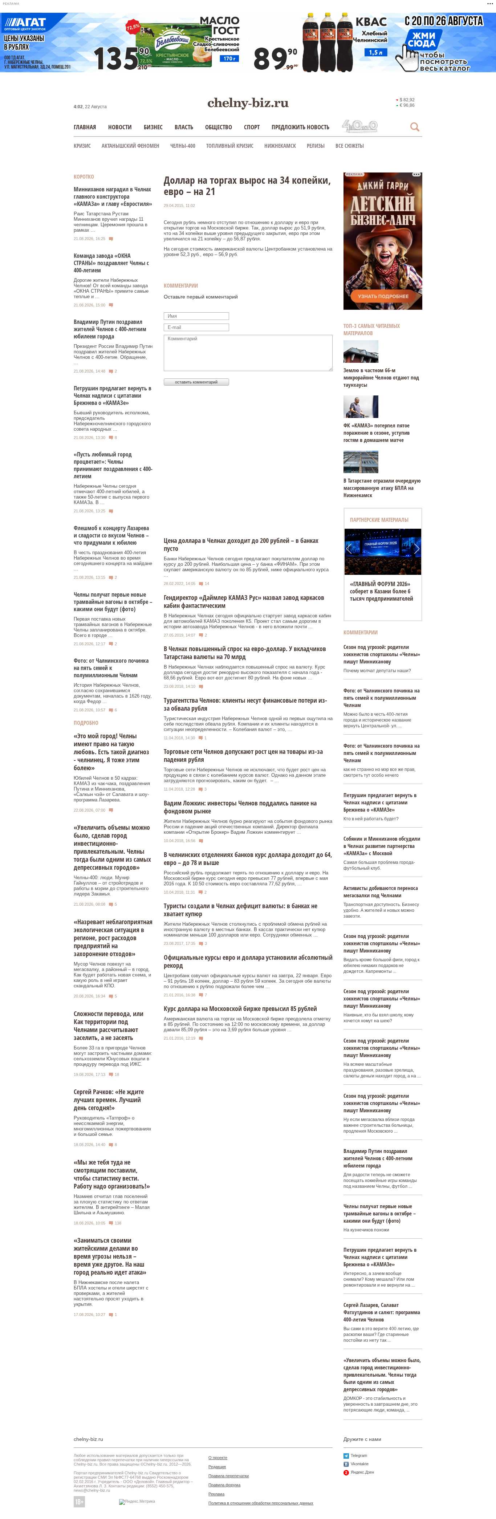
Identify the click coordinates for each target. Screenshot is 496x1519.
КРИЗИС (82, 145)
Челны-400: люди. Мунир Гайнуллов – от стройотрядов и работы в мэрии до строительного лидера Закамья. (111, 886)
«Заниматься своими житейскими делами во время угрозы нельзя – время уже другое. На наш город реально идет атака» (110, 1256)
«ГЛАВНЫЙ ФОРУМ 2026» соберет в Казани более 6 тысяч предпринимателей (381, 591)
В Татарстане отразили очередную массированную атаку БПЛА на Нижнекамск (382, 488)
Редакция (217, 1467)
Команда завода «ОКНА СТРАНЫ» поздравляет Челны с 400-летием (111, 263)
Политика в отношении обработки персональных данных (260, 1503)
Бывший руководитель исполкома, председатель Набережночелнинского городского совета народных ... (112, 421)
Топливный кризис (229, 145)
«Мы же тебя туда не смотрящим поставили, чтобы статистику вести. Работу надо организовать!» (112, 1174)
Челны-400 (182, 145)
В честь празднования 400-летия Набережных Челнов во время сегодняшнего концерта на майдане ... (113, 561)
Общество (218, 127)
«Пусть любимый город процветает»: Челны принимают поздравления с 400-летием (113, 465)
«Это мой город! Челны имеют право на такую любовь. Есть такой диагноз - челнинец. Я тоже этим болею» (111, 751)
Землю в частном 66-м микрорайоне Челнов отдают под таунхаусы (381, 377)
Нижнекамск (280, 145)
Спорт (252, 127)
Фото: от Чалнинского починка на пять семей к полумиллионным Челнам (111, 668)
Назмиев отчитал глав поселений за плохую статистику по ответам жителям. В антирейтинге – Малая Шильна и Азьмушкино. (112, 1204)
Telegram (359, 1455)
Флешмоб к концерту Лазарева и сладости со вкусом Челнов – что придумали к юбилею (111, 535)
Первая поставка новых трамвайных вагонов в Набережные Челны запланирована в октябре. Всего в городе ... (113, 627)
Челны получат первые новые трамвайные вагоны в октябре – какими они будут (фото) (113, 601)
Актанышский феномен (130, 145)
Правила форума (224, 1485)
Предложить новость (300, 127)
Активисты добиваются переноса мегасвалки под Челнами (380, 891)
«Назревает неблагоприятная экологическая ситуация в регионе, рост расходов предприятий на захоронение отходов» (113, 937)
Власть (184, 127)
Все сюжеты (350, 145)
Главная (85, 127)
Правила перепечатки (228, 1476)
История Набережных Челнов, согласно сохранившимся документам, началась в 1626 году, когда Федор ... (113, 693)
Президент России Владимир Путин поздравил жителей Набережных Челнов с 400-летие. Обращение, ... (113, 354)
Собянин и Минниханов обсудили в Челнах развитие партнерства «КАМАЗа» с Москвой (381, 846)
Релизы (316, 145)
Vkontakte (360, 1464)
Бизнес (153, 127)
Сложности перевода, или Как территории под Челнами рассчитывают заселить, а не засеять (108, 1025)
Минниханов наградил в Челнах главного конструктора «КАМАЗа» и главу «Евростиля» (113, 196)
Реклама (216, 1494)
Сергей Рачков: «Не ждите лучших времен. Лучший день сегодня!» (109, 1099)
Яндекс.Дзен (362, 1472)
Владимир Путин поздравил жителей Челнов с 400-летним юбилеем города (110, 329)
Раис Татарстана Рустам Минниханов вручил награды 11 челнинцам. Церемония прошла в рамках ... (110, 222)
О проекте (217, 1457)
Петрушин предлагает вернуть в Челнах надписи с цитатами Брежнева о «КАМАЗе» (112, 395)
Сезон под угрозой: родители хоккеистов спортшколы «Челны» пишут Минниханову (381, 654)
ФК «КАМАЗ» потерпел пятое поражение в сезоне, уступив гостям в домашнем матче (376, 432)
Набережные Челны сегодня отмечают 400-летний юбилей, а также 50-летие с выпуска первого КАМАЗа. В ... (111, 494)
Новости (120, 127)
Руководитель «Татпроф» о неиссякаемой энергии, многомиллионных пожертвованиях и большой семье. (112, 1126)
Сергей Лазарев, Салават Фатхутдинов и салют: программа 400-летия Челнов (381, 1312)
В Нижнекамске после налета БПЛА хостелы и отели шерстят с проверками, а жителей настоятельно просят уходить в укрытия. (111, 1293)
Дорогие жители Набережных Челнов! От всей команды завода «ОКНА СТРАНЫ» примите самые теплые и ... (111, 288)
